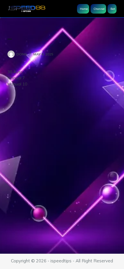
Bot (112, 9)
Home (84, 9)
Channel (99, 9)
